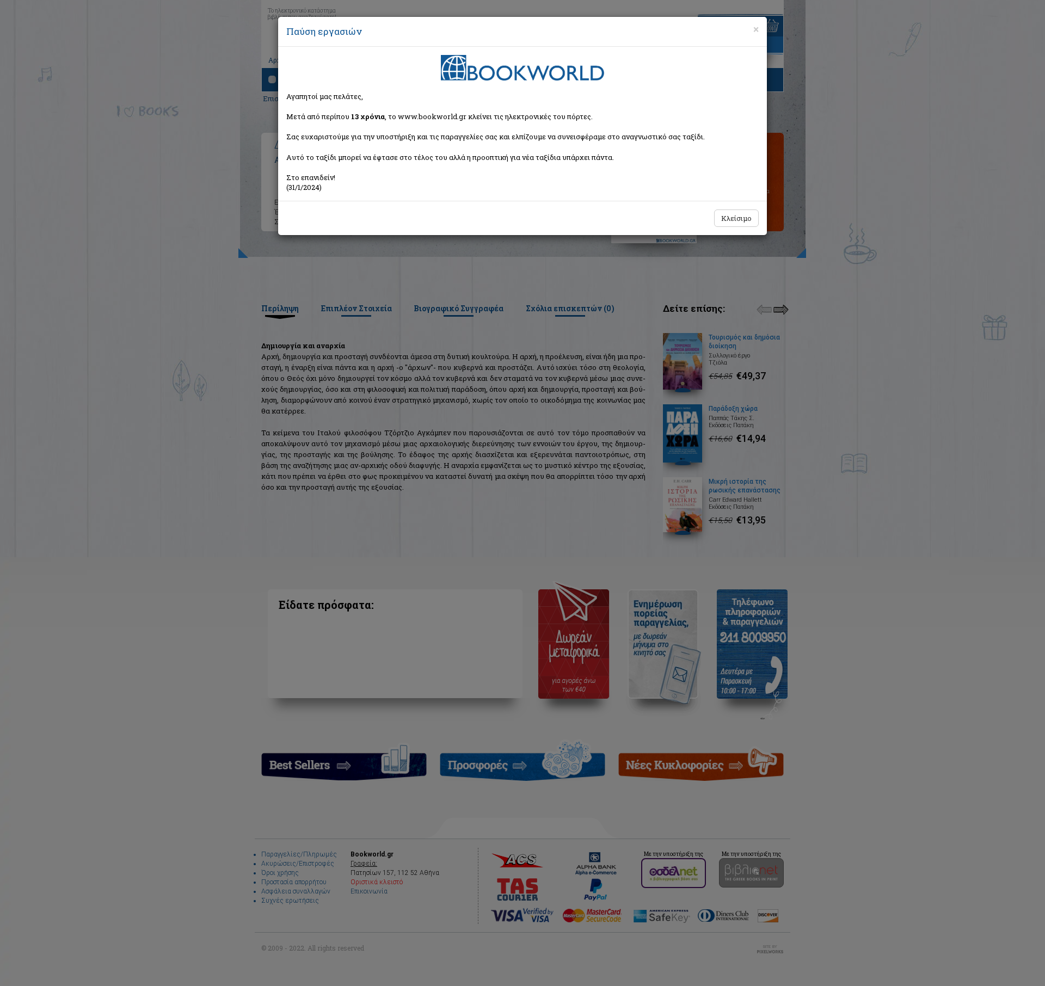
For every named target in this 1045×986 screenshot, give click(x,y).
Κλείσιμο (736, 218)
